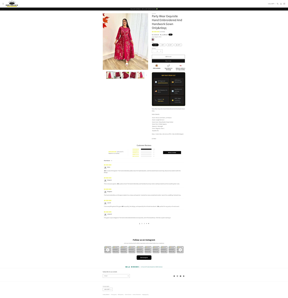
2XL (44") (178, 45)
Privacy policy (114, 294)
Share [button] (154, 138)
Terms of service (128, 294)
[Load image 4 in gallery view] (133, 75)
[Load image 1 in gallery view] (109, 75)
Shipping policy (145, 294)
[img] (107, 165)
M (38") (155, 45)
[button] (3, 3)
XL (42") (170, 45)
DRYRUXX (107, 294)
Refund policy (120, 294)
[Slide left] (104, 75)
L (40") (162, 45)
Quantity (154, 48)
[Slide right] (146, 75)
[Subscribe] (128, 276)
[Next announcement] (285, 9)
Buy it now (168, 61)
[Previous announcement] (3, 9)
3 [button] (144, 223)
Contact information (137, 294)
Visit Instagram (144, 257)
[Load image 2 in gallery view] (117, 75)
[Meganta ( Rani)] (153, 39)
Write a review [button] (172, 152)
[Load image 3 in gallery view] (125, 75)
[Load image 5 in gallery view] (140, 75)
